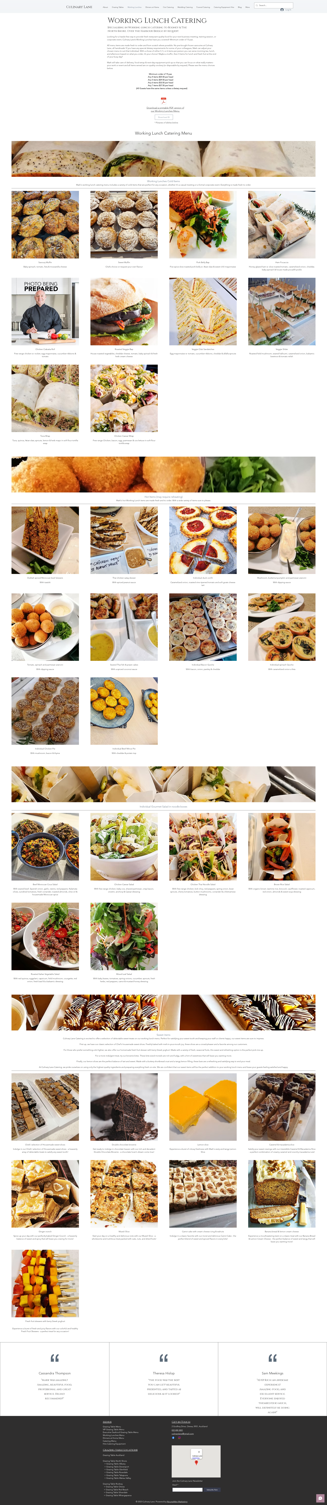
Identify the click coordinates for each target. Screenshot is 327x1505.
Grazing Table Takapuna (117, 1475)
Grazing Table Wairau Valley (118, 1478)
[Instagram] (179, 1437)
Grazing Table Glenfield (117, 1469)
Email (174, 1485)
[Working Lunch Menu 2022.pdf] (163, 101)
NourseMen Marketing (177, 1501)
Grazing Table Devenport (117, 1466)
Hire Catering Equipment (114, 1444)
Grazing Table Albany (116, 1464)
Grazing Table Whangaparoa (118, 1495)
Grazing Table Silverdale (116, 1492)
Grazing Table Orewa (115, 1486)
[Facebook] (173, 1437)
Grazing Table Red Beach (117, 1489)
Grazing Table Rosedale (117, 1472)
